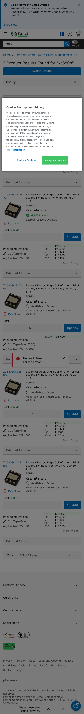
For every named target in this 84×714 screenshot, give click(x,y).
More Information (16, 150)
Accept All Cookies (55, 160)
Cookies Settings (26, 160)
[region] (42, 134)
